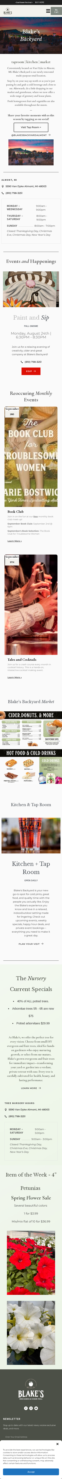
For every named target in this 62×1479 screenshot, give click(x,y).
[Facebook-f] (26, 1408)
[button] (57, 1444)
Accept (31, 1472)
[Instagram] (31, 1408)
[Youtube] (36, 1408)
